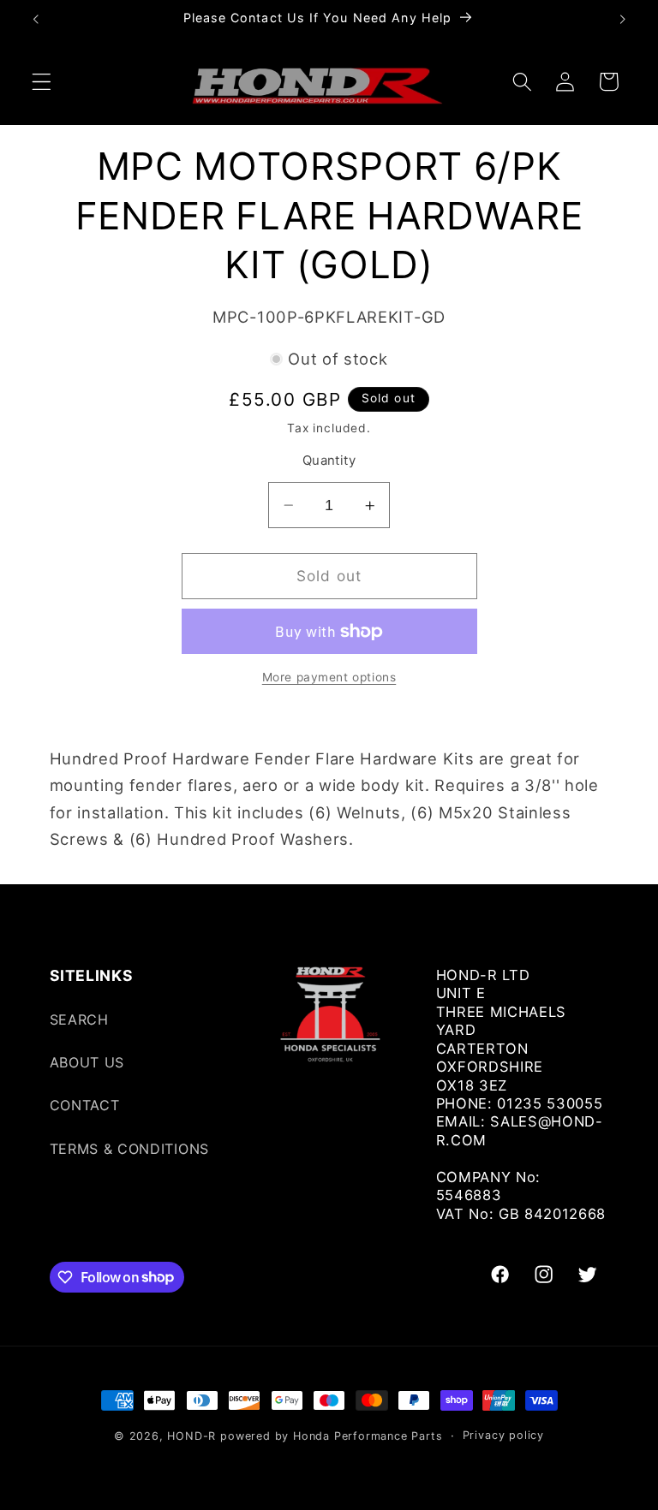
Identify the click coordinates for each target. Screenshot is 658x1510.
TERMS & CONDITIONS (129, 1148)
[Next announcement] (622, 19)
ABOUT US (87, 1062)
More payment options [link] (329, 677)
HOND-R (191, 1436)
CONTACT (85, 1105)
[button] (41, 82)
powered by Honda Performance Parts (331, 1436)
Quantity (329, 460)
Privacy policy (503, 1435)
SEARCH (79, 1019)
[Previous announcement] (36, 19)
